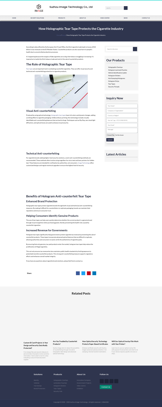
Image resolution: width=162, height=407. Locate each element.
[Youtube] (107, 381)
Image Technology (84, 163)
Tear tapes (29, 69)
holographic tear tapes (58, 115)
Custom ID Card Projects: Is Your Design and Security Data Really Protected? (36, 345)
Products (61, 18)
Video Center (104, 18)
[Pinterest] (111, 381)
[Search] (126, 8)
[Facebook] (102, 381)
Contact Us (146, 18)
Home (14, 18)
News (125, 18)
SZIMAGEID (105, 402)
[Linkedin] (116, 381)
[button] (78, 273)
